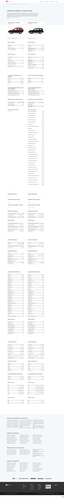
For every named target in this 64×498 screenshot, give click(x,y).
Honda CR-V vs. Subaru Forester (11, 436)
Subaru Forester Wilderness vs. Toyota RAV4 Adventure (38, 456)
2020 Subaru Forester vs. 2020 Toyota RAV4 (25, 423)
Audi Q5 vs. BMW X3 (9, 468)
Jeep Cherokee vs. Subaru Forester (24, 437)
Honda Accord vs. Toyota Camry (11, 465)
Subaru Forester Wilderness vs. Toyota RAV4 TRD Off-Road (38, 452)
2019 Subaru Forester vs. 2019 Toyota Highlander (25, 426)
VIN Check (51, 1)
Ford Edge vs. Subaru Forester (36, 439)
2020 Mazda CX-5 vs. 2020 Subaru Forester (38, 425)
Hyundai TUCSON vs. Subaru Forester (11, 438)
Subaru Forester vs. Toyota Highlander (38, 436)
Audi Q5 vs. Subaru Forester (36, 438)
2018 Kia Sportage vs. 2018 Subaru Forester (38, 422)
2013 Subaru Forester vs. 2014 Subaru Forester (13, 424)
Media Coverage (40, 486)
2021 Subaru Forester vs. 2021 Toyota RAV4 (25, 422)
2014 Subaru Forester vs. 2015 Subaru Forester (13, 421)
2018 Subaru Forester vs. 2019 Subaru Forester (13, 423)
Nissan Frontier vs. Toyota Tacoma (24, 466)
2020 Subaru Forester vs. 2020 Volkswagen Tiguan (38, 424)
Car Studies (31, 485)
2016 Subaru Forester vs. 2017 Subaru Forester (13, 422)
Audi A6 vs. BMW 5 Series (36, 466)
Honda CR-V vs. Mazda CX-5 (23, 465)
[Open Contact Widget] (63, 497)
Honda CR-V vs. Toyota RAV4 (23, 468)
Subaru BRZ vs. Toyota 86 (10, 467)
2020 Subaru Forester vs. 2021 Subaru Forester (26, 421)
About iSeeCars (40, 485)
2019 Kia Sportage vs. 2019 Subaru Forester (38, 421)
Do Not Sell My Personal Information (51, 493)
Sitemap (38, 493)
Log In (57, 1)
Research (46, 1)
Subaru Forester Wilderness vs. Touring (25, 450)
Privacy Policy (45, 493)
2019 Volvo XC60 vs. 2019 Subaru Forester (25, 424)
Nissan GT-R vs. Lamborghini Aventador (38, 468)
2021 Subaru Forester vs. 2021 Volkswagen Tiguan (38, 428)
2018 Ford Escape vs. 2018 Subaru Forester (38, 426)
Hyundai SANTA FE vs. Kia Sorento (24, 462)
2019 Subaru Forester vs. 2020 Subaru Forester (13, 427)
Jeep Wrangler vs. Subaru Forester (37, 443)
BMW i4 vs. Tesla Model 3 (23, 467)
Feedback (39, 489)
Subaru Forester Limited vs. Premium (11, 449)
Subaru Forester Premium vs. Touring (24, 453)
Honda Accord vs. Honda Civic (36, 465)
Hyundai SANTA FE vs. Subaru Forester (25, 436)
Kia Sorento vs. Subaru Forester (24, 438)
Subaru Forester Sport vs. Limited (24, 449)
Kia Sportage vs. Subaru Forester (11, 443)
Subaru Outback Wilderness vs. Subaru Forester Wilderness (38, 450)
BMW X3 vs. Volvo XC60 (36, 467)
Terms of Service (41, 493)
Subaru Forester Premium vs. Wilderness (38, 453)
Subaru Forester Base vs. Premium (11, 454)
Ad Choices (57, 493)
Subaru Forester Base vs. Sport (37, 454)
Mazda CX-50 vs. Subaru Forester (37, 437)
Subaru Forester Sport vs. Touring (24, 454)
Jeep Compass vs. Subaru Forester (24, 439)
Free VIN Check (24, 486)
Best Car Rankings (32, 486)
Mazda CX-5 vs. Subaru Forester (11, 437)
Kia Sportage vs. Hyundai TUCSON (11, 462)
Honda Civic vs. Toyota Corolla (11, 466)
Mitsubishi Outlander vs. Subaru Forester (12, 439)
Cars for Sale (41, 1)
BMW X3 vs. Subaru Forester (23, 443)
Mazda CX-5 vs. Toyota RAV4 (36, 462)
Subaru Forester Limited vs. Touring (11, 450)
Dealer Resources (32, 489)
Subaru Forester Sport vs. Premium (11, 453)
